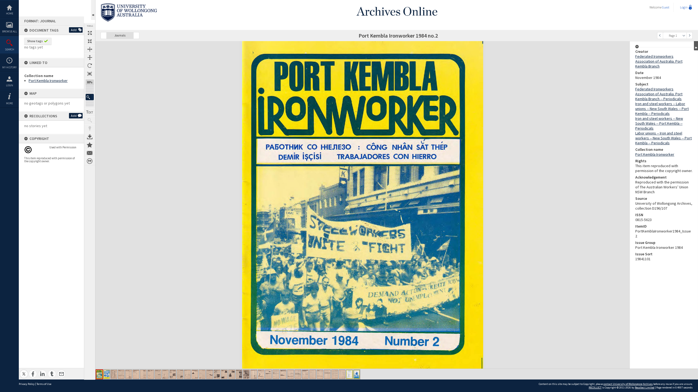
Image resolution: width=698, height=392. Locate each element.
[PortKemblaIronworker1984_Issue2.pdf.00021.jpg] (246, 374)
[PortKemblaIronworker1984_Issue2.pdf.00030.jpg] (312, 374)
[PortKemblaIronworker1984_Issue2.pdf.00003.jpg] (113, 374)
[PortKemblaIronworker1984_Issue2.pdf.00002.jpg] (106, 374)
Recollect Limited (644, 387)
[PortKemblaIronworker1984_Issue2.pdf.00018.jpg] (224, 374)
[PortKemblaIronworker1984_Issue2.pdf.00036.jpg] (356, 374)
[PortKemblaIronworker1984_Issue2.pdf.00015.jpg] (202, 374)
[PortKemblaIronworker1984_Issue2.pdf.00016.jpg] (209, 374)
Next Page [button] (689, 35)
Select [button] (684, 35)
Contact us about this (89, 153)
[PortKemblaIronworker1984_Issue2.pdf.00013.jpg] (187, 374)
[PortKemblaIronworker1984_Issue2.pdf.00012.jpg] (180, 374)
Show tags (35, 41)
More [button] (9, 103)
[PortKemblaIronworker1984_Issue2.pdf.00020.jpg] (239, 374)
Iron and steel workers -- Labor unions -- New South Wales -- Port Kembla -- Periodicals (662, 108)
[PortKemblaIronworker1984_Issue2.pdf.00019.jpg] (231, 374)
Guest (665, 7)
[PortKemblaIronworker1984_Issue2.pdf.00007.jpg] (143, 374)
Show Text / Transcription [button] (89, 112)
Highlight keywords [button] (89, 128)
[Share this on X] (24, 371)
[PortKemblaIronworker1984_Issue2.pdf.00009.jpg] (158, 374)
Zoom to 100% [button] (89, 74)
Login (9, 85)
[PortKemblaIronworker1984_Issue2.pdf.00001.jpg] (99, 374)
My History (9, 67)
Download (89, 137)
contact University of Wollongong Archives (628, 384)
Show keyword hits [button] (89, 120)
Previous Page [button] (660, 35)
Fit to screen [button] (89, 41)
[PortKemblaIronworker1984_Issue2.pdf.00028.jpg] (297, 374)
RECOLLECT (595, 387)
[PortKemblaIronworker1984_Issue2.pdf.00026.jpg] (283, 374)
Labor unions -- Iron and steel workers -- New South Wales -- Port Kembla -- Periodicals (663, 138)
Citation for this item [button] (89, 161)
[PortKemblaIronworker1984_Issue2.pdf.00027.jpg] (290, 374)
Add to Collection (89, 145)
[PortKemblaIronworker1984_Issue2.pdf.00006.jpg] (136, 374)
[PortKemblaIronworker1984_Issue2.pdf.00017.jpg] (216, 374)
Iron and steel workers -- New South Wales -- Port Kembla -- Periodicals (659, 123)
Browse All (9, 31)
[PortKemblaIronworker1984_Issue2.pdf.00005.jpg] (128, 374)
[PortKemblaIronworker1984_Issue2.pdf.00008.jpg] (150, 374)
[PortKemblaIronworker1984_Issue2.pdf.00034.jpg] (342, 374)
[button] (90, 97)
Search (9, 49)
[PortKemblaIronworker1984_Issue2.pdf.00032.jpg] (327, 374)
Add (74, 30)
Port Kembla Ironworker (48, 80)
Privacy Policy (27, 384)
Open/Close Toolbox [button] (93, 10)
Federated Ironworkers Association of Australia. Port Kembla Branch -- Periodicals (658, 94)
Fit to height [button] (89, 57)
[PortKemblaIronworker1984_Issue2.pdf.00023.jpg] (261, 374)
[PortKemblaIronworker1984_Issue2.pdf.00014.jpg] (194, 374)
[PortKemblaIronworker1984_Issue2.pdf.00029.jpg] (305, 374)
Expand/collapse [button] (696, 45)
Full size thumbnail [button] (89, 33)
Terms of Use (44, 384)
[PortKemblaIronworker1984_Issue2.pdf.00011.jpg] (172, 374)
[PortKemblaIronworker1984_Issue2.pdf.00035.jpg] (349, 374)
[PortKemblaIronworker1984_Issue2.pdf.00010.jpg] (165, 374)
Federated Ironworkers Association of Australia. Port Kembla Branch (658, 61)
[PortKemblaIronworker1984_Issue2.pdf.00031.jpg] (320, 374)
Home (9, 13)
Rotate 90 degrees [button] (89, 66)
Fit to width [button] (89, 49)
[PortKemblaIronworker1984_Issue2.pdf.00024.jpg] (268, 374)
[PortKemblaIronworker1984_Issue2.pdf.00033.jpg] (334, 374)
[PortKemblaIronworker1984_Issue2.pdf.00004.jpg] (121, 374)
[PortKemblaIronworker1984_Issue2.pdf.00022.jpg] (253, 374)
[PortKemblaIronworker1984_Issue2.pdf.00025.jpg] (275, 374)
